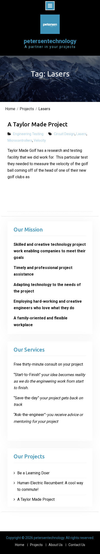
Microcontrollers (20, 140)
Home (19, 545)
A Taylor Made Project (37, 124)
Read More (23, 192)
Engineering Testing (28, 134)
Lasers (81, 134)
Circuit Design (64, 134)
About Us (56, 545)
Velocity (40, 140)
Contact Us (76, 545)
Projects (36, 545)
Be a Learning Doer (33, 473)
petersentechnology (50, 41)
